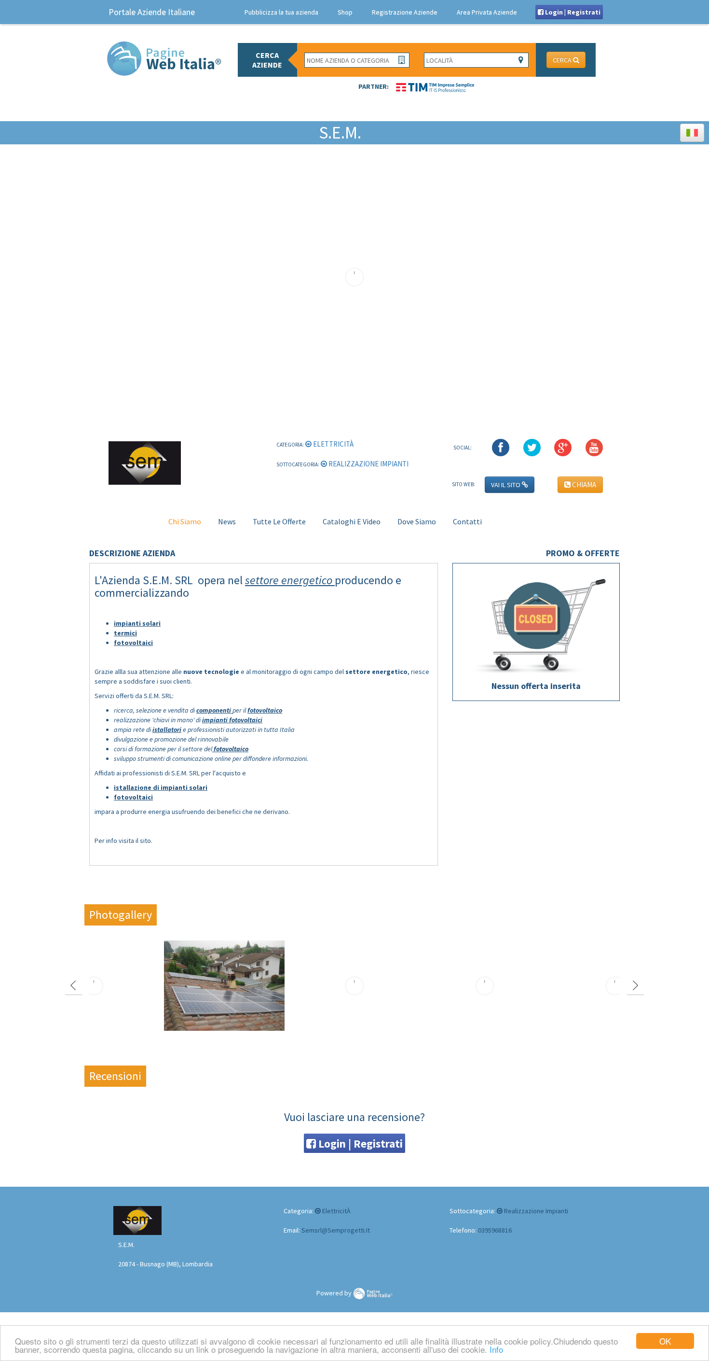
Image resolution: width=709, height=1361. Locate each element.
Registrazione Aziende (404, 12)
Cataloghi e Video (352, 521)
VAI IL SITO (506, 484)
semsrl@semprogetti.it (335, 1230)
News (227, 521)
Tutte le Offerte (279, 521)
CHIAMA (583, 484)
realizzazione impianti (368, 463)
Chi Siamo (184, 521)
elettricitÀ (333, 444)
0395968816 (495, 1230)
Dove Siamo (416, 521)
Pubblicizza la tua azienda (281, 12)
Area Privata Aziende (487, 12)
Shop (345, 12)
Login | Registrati (572, 12)
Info (496, 1349)
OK (665, 1341)
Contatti (467, 521)
